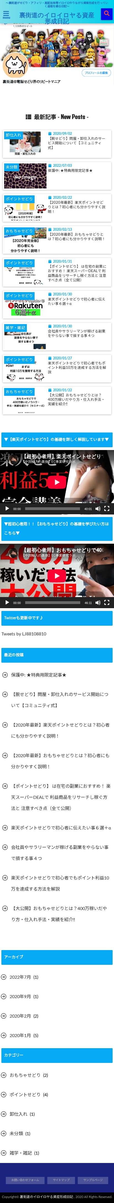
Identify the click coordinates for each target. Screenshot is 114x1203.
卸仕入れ (18, 1114)
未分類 (16, 1134)
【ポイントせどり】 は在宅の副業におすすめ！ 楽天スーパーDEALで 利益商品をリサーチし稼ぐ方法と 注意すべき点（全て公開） (77, 273)
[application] (57, 482)
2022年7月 (20, 977)
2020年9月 (20, 997)
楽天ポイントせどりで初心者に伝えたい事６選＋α (76, 301)
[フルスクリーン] (107, 508)
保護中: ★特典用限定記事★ (70, 170)
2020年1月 (20, 1035)
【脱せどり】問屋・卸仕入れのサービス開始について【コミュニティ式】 (76, 143)
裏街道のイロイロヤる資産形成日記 (56, 18)
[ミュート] (98, 508)
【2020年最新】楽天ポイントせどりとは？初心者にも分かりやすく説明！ (76, 207)
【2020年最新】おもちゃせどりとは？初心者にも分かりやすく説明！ (76, 237)
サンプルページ (93, 1180)
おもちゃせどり (25, 1075)
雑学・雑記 (21, 1153)
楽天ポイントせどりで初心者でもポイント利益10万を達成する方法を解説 (77, 368)
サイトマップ (61, 1180)
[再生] (7, 508)
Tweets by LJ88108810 (23, 634)
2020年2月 (20, 1016)
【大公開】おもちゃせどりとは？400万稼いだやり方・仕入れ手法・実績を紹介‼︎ (76, 400)
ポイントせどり (25, 1095)
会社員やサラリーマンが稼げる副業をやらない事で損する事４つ (76, 333)
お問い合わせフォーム (25, 1180)
